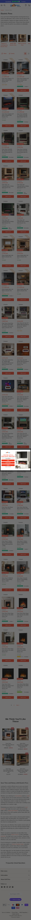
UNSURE (8, 465)
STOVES (8, 460)
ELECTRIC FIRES (8, 462)
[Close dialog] (29, 450)
